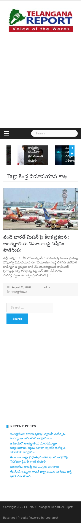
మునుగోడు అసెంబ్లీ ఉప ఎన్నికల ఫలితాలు (65, 154)
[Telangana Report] (40, 20)
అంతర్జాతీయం (19, 292)
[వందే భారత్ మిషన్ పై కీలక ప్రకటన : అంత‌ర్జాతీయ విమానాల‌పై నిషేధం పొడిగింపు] (40, 208)
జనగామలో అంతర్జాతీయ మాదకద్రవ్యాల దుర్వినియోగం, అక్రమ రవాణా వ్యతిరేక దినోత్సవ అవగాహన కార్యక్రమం (37, 447)
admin (47, 287)
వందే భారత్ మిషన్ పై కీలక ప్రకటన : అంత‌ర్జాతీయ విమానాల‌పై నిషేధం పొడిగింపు (36, 243)
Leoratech (52, 518)
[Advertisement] (40, 78)
